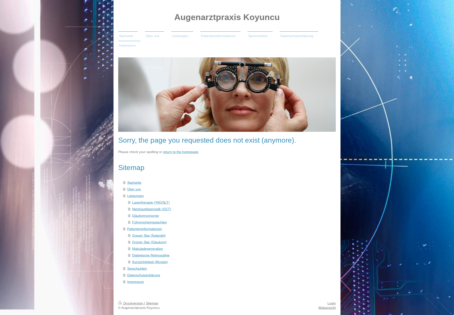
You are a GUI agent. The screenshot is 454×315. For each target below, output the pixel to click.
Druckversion (133, 303)
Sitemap (152, 303)
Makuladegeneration (147, 249)
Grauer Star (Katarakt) (149, 235)
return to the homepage (180, 152)
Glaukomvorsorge (145, 215)
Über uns (134, 189)
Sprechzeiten (137, 268)
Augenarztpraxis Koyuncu (227, 17)
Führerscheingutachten (149, 222)
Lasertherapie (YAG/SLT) (151, 202)
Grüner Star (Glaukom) (149, 242)
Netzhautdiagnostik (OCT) (151, 209)
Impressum (135, 282)
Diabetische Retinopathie (151, 255)
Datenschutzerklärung (143, 275)
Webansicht (327, 308)
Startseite (134, 182)
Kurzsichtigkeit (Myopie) (150, 262)
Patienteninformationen (144, 229)
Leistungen (135, 196)
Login (331, 303)
